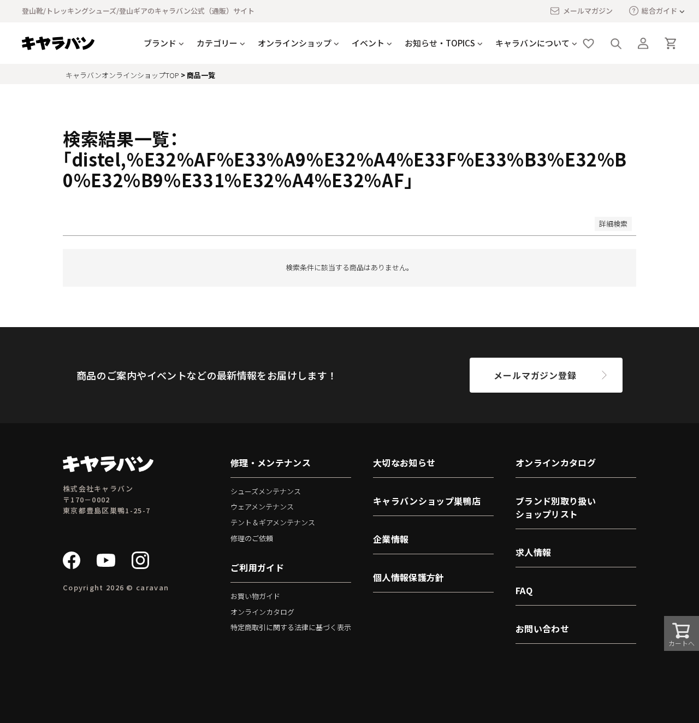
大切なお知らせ (404, 462)
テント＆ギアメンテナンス (272, 522)
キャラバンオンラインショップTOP (122, 75)
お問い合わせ (542, 628)
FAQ (524, 590)
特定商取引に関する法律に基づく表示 (290, 627)
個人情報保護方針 (409, 577)
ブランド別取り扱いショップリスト (556, 507)
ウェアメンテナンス (262, 506)
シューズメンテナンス (265, 491)
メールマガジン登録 (535, 375)
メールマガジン (588, 10)
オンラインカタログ (262, 612)
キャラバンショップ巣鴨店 (427, 500)
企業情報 (390, 539)
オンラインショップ (294, 43)
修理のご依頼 (251, 538)
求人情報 (533, 552)
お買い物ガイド (255, 596)
